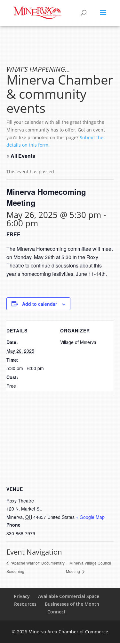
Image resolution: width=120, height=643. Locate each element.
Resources (25, 604)
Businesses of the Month (72, 604)
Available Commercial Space (68, 596)
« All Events (20, 155)
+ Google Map (90, 517)
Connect (56, 612)
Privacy (22, 596)
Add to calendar (39, 304)
